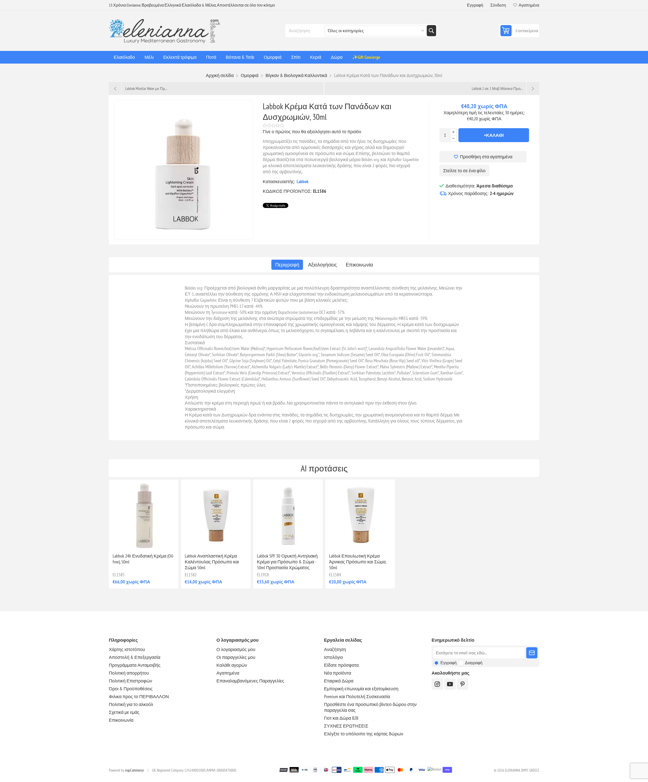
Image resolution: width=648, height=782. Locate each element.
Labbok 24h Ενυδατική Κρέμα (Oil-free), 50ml (143, 559)
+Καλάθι (494, 135)
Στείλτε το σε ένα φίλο (464, 171)
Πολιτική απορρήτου (129, 673)
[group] (360, 514)
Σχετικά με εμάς (124, 712)
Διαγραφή (473, 662)
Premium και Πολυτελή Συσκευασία (357, 696)
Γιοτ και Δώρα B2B (341, 718)
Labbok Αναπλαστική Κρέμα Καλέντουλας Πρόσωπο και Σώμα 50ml (212, 561)
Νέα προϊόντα (337, 673)
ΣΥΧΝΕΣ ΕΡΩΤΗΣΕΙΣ (346, 726)
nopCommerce (134, 770)
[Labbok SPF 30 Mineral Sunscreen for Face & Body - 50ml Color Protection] (288, 514)
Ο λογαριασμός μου (235, 649)
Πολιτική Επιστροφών (130, 681)
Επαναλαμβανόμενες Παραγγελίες (250, 681)
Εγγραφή (475, 5)
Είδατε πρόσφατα (341, 665)
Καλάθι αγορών (231, 665)
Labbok (302, 181)
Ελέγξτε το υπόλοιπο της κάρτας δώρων (363, 734)
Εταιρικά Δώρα (338, 681)
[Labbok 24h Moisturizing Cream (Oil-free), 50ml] (143, 514)
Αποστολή (531, 652)
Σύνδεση (498, 5)
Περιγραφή (287, 264)
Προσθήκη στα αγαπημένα (486, 157)
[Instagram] (437, 684)
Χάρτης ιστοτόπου (127, 649)
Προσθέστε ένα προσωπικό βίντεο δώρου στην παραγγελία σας (370, 707)
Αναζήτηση (431, 30)
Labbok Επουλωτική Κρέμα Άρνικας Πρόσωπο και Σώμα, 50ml (357, 561)
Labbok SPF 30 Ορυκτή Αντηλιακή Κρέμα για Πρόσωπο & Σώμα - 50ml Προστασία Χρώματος (287, 561)
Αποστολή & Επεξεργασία (134, 657)
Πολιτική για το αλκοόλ (131, 704)
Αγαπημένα (227, 673)
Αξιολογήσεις (322, 264)
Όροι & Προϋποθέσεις (131, 689)
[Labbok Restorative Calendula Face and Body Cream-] (216, 514)
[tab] (287, 265)
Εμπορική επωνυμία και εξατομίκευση (361, 689)
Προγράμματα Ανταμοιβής (134, 665)
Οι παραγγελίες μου (235, 657)
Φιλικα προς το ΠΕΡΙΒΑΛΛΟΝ (139, 696)
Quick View (132, 541)
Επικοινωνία (359, 264)
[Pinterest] (462, 684)
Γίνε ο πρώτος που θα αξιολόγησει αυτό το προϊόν (312, 132)
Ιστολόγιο (333, 657)
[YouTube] (450, 684)
